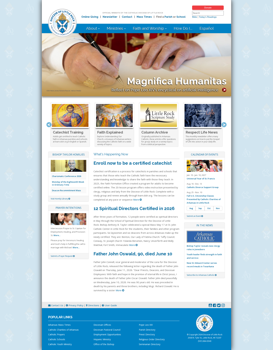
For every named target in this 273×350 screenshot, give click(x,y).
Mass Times (144, 16)
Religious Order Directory (152, 339)
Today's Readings (208, 17)
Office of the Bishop (104, 344)
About (92, 28)
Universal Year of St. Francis (201, 178)
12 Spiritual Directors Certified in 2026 (134, 208)
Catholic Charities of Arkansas (63, 329)
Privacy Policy (75, 305)
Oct (209, 208)
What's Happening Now (111, 154)
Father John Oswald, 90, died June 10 (133, 253)
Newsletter (110, 16)
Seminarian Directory (149, 344)
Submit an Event (194, 216)
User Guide (110, 305)
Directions (93, 305)
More (136, 199)
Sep (200, 208)
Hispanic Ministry (102, 339)
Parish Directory (147, 329)
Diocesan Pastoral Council (107, 329)
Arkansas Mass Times (59, 324)
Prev (49, 124)
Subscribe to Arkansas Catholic (201, 275)
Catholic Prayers (56, 334)
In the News (204, 225)
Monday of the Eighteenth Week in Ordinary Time (68, 183)
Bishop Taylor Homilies (68, 154)
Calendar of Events (204, 154)
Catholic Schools (56, 339)
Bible (194, 17)
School (180, 16)
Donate (208, 7)
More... (57, 235)
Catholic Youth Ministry (60, 344)
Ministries (115, 28)
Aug (191, 208)
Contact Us (57, 305)
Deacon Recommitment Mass (66, 190)
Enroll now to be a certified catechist (133, 163)
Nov (218, 208)
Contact (127, 16)
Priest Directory (147, 334)
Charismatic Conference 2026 (66, 176)
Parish (168, 16)
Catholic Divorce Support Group (202, 187)
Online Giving (89, 16)
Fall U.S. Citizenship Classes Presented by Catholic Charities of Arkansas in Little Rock (204, 199)
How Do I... (183, 28)
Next (224, 124)
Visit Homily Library (59, 198)
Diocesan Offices (102, 324)
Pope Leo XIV (146, 324)
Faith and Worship (149, 28)
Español (207, 28)
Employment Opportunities (107, 334)
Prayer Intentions (68, 208)
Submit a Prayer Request (62, 256)
